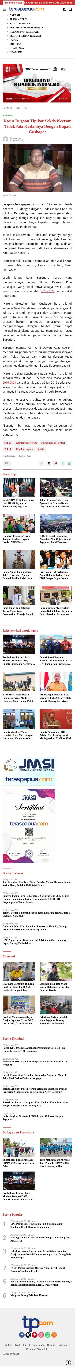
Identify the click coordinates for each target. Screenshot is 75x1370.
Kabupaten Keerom (26, 443)
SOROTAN (8, 115)
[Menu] (5, 9)
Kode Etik (20, 1345)
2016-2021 (47, 291)
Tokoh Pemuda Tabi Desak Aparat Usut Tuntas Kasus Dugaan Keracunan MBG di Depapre (54, 503)
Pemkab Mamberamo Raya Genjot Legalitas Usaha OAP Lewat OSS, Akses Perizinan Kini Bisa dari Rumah (18, 1020)
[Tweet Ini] (48, 463)
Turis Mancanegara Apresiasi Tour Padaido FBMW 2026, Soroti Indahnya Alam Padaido (55, 1163)
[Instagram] (41, 1335)
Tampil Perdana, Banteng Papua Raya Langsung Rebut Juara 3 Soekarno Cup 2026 (36, 914)
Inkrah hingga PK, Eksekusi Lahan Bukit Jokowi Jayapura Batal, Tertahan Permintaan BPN (56, 611)
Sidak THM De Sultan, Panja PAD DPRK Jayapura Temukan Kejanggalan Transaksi (18, 503)
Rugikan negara (24, 449)
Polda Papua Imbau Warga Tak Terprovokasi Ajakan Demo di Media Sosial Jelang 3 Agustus (19, 575)
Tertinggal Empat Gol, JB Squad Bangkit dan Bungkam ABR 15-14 (40, 1239)
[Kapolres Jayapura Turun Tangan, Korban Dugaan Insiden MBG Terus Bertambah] (19, 523)
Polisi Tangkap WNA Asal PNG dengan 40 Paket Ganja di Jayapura (33, 1118)
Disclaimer (64, 1345)
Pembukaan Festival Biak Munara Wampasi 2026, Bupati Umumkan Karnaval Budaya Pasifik (17, 661)
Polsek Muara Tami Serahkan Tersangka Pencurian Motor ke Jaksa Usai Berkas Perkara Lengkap (35, 1077)
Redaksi (51, 1345)
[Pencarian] (70, 9)
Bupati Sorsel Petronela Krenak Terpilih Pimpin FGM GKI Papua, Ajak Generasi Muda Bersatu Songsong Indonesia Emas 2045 (56, 661)
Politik (8, 449)
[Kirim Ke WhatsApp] (69, 463)
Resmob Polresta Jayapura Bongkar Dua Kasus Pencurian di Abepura (35, 1063)
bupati (7, 443)
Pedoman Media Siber (38, 1349)
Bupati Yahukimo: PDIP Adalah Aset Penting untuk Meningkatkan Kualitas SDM (55, 735)
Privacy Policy (36, 1345)
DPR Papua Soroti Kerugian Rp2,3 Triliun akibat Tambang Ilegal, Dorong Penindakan (34, 942)
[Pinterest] (35, 1335)
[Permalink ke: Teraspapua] (5, 139)
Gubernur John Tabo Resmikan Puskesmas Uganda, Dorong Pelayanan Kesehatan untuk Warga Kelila (34, 928)
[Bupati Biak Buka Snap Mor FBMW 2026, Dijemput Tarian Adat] (19, 1147)
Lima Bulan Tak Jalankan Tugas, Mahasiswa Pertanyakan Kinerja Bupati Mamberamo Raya (18, 611)
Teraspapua (15, 137)
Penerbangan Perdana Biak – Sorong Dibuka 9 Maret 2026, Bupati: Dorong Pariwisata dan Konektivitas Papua (55, 698)
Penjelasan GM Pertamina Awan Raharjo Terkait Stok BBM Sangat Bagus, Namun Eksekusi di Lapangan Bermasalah (54, 575)
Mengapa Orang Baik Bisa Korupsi (29, 1295)
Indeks (8, 1345)
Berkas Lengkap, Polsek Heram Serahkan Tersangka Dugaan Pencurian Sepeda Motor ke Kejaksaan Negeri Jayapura (35, 1090)
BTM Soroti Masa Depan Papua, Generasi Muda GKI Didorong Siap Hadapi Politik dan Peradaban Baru (18, 698)
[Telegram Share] (62, 463)
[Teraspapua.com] (26, 9)
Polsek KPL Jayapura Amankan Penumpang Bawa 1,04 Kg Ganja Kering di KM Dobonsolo (34, 1049)
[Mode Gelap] (65, 9)
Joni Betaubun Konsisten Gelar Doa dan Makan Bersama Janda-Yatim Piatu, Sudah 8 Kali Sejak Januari (37, 884)
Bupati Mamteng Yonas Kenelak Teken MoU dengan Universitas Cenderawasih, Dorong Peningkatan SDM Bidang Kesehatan (18, 735)
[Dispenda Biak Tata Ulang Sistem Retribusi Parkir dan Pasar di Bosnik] (56, 971)
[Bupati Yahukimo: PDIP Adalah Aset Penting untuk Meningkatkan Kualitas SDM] (56, 719)
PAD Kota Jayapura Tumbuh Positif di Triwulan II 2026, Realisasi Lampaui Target (18, 987)
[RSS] (54, 1335)
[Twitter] (28, 1335)
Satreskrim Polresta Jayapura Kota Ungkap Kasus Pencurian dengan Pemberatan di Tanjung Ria (35, 1104)
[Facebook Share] (41, 463)
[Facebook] (22, 1335)
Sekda (41, 449)
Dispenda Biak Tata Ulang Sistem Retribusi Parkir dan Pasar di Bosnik (54, 987)
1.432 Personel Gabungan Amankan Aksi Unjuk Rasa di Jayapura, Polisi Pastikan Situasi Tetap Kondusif (55, 539)
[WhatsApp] (47, 1335)
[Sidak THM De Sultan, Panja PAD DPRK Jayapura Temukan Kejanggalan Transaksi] (19, 487)
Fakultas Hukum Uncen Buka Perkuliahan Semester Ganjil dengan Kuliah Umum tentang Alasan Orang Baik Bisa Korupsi (40, 1254)
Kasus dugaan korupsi (53, 443)
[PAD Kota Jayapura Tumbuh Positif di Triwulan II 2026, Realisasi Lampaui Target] (19, 971)
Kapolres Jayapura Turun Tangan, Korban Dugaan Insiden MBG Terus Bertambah (16, 539)
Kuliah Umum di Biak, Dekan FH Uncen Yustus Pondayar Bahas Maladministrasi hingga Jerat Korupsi (41, 1283)
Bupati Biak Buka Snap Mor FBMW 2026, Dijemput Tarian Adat (19, 1163)
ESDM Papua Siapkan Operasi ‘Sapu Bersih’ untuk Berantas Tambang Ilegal (37, 1269)
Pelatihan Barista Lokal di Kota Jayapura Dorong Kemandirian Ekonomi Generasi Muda (54, 1020)
